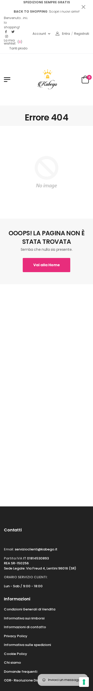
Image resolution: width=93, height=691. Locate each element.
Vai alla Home (46, 264)
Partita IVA (13, 558)
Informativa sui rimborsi (24, 618)
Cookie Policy (15, 653)
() (13, 42)
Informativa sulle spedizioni (27, 644)
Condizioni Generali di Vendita (29, 609)
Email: (9, 549)
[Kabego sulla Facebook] (7, 31)
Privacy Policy (15, 636)
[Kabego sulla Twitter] (13, 31)
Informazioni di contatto (25, 627)
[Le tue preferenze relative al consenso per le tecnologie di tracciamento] (84, 682)
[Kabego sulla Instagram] (7, 36)
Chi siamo (12, 662)
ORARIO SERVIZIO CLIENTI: (26, 577)
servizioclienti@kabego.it (36, 549)
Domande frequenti (20, 671)
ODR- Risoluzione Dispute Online (31, 680)
